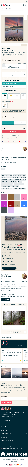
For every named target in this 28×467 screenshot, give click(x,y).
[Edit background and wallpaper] (25, 19)
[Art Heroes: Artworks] (26, 427)
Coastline (21, 184)
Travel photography (6, 188)
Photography (4, 179)
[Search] (25, 8)
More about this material (21, 63)
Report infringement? (21, 459)
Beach (10, 175)
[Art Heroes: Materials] (26, 430)
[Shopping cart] (26, 5)
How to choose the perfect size (19, 71)
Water (17, 186)
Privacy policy (14, 461)
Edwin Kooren (6, 48)
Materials (4, 430)
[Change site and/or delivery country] (26, 1)
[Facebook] (10, 440)
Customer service (6, 433)
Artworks (4, 427)
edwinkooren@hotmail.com (8, 296)
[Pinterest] (8, 440)
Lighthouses (23, 177)
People (10, 179)
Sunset (24, 175)
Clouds (3, 177)
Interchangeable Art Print (9, 86)
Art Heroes (4, 437)
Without (8, 122)
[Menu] (2, 5)
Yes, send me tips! (6, 402)
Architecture (15, 177)
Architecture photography (20, 179)
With (21, 122)
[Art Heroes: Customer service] (26, 433)
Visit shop (3, 153)
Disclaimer (14, 459)
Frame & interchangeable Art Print (11, 83)
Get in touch (7, 420)
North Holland (11, 186)
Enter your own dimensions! (13, 77)
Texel (19, 182)
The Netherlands (17, 175)
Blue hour (4, 186)
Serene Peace (22, 188)
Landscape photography (7, 184)
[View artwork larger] (25, 16)
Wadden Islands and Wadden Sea (9, 182)
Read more (10, 153)
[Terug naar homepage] (8, 5)
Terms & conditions (7, 459)
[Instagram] (6, 440)
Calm (3, 168)
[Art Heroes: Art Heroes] (26, 437)
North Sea (9, 177)
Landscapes (4, 175)
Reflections (14, 188)
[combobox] (12, 8)
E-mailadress (4, 396)
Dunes (15, 184)
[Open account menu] (23, 5)
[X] (12, 440)
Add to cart (15, 131)
